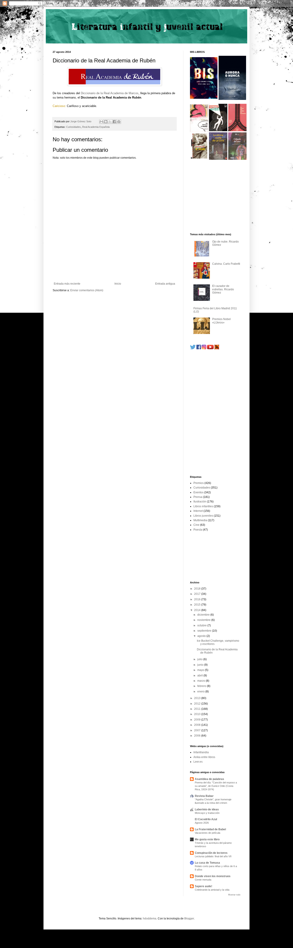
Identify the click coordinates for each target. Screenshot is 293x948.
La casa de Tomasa (207, 862)
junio (200, 664)
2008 (197, 724)
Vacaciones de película (207, 832)
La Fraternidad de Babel (210, 829)
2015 (197, 604)
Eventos (198, 492)
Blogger (189, 918)
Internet (198, 511)
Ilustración (199, 501)
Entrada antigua (165, 283)
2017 (197, 594)
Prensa (197, 497)
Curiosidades (73, 127)
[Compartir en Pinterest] (119, 121)
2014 (197, 610)
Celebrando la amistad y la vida (212, 889)
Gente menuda (203, 879)
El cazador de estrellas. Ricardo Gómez (223, 289)
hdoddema (149, 918)
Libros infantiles (203, 506)
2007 (197, 730)
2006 (197, 735)
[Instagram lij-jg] (204, 348)
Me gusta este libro (207, 839)
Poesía (197, 529)
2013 (197, 698)
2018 (197, 588)
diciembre (203, 614)
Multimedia (200, 520)
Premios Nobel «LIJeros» (221, 321)
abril (200, 675)
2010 (197, 714)
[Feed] (216, 348)
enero (201, 691)
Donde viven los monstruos (213, 876)
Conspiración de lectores (211, 853)
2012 (197, 703)
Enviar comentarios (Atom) (86, 290)
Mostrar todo (234, 895)
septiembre (204, 630)
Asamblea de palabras (209, 779)
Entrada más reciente (67, 283)
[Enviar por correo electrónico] (101, 121)
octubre (202, 625)
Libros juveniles (203, 515)
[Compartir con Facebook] (114, 121)
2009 (197, 719)
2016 (197, 599)
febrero (202, 686)
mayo (201, 670)
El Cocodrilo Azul (206, 819)
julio (200, 659)
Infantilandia (201, 752)
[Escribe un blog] (105, 121)
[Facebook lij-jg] (198, 348)
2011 (197, 708)
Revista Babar (204, 796)
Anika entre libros (204, 757)
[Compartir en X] (110, 121)
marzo (201, 680)
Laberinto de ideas (207, 809)
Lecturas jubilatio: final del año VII (213, 856)
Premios (198, 483)
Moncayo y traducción (207, 813)
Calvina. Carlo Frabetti (226, 263)
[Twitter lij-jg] (193, 348)
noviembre (204, 620)
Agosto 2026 (202, 822)
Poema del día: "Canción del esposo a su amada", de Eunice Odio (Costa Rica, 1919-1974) (216, 786)
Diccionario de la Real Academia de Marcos (109, 93)
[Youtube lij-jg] (210, 348)
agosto (201, 636)
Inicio (117, 283)
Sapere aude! (203, 886)
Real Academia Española (96, 127)
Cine (196, 524)
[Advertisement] (114, 269)
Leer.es (198, 761)
